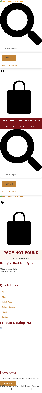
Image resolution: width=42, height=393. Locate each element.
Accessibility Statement (21, 389)
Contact (5, 317)
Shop (4, 292)
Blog (4, 297)
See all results (9, 65)
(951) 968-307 (5, 279)
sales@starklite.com (8, 277)
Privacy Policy (5, 389)
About (4, 312)
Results (9, 58)
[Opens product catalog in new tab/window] (16, 329)
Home (15, 258)
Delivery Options (8, 307)
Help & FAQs (7, 302)
